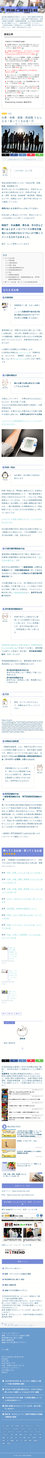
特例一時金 (12, 265)
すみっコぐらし (29, 1425)
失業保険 (11, 260)
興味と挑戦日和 (10, 1285)
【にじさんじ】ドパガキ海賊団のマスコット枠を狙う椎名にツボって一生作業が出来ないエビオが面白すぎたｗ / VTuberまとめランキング (22, 76)
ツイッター (19, 1431)
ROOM (17, 1425)
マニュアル (38, 1431)
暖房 (4, 1437)
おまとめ (5, 1361)
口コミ (25, 1434)
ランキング (5, 1434)
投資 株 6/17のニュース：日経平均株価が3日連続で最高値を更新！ (23, 1415)
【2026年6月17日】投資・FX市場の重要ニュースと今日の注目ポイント (23, 1399)
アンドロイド (16, 1428)
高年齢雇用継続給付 (15, 270)
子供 (40, 1434)
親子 (17, 1440)
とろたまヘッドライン (10, 1368)
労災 (9, 272)
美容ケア (34, 1437)
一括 (11, 1434)
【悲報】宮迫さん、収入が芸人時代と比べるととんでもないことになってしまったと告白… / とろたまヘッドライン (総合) (22, 46)
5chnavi (5, 1359)
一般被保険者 (18, 592)
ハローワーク (23, 352)
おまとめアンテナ (9, 1363)
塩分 (31, 1434)
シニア (4, 1431)
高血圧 (8, 1443)
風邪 (4, 1443)
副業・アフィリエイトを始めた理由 (18, 1274)
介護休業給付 (13, 263)
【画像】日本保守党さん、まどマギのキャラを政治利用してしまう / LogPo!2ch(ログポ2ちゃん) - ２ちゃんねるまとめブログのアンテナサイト (22, 52)
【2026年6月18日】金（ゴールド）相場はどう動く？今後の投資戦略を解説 (23, 1382)
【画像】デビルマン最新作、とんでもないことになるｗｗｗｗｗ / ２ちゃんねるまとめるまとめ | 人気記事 (22, 97)
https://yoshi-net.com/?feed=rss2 (20, 1195)
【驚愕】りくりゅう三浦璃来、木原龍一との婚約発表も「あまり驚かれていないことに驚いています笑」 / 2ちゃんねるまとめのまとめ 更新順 (22, 59)
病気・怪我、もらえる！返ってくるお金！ (24, 873)
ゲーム (35, 1428)
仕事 (5, 1013)
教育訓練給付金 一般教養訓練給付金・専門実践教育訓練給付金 (24, 278)
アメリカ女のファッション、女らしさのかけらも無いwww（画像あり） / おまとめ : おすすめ (22, 87)
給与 (29, 1437)
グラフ (23, 1428)
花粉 (40, 1437)
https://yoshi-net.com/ (21, 1191)
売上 (35, 1434)
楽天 (12, 1437)
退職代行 (36, 1440)
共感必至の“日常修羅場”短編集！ (15, 41)
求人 (16, 1437)
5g (3, 1425)
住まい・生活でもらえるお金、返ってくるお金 (13, 975)
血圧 (4, 1440)
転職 (25, 1440)
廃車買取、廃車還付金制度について (21, 909)
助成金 (11, 1013)
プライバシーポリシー (13, 1268)
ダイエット (11, 1431)
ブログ (4, 113)
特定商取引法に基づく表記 (14, 1279)
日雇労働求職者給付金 (16, 267)
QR (12, 1425)
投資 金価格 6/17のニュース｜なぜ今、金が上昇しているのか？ (23, 1407)
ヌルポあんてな (8, 1370)
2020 (7, 1425)
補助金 (19, 1013)
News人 (5, 1372)
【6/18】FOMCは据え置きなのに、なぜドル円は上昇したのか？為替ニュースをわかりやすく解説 (24, 1390)
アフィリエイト (6, 1428)
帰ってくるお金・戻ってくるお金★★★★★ (21, 282)
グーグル (29, 1428)
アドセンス (38, 1425)
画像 (24, 1437)
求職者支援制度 (13, 275)
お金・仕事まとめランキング (13, 1365)
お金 (22, 1425)
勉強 (21, 1434)
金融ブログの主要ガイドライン (16, 1290)
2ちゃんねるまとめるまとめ (13, 1357)
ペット (31, 1431)
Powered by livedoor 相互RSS (18, 102)
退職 (30, 1440)
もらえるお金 (10, 258)
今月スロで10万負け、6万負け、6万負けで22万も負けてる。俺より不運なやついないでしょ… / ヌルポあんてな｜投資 (22, 65)
